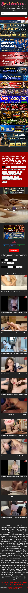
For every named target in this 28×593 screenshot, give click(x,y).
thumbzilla (16, 176)
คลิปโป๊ (12, 262)
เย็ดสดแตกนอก (14, 166)
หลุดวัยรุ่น (4, 169)
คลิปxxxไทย (4, 176)
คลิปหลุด (9, 262)
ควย (21, 171)
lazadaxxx (10, 267)
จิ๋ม (18, 171)
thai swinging (5, 179)
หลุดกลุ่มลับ (10, 169)
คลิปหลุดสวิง (18, 174)
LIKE (14, 241)
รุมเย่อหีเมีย (4, 171)
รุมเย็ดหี (9, 171)
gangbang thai (18, 179)
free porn (4, 181)
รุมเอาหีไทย (22, 169)
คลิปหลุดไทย (11, 174)
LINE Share (21, 246)
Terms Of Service (18, 584)
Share (7, 246)
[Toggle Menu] (26, 18)
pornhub (11, 179)
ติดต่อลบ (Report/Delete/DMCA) (9, 582)
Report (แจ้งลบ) (14, 250)
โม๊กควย (7, 166)
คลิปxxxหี (10, 176)
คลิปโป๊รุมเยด (4, 174)
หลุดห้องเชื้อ (23, 166)
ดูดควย (14, 171)
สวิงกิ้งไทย (16, 169)
